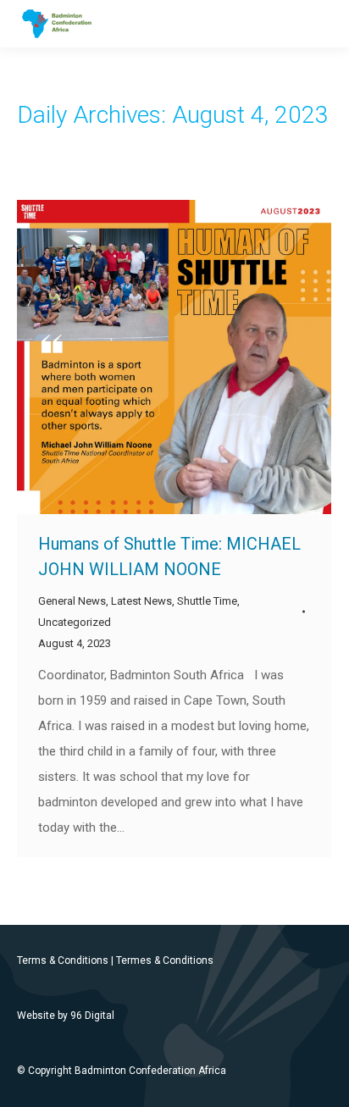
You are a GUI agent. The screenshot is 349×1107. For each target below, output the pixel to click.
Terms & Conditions (62, 960)
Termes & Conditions (164, 960)
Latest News (141, 601)
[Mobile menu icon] (322, 24)
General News (72, 601)
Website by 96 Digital (65, 1015)
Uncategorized (74, 622)
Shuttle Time (207, 601)
